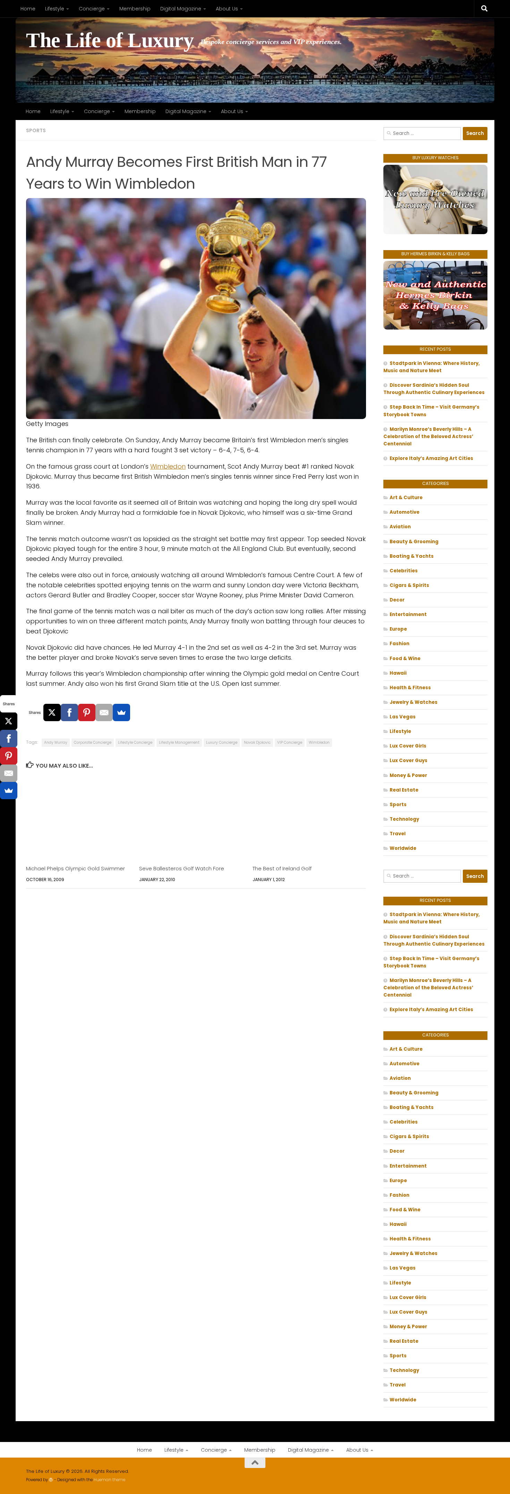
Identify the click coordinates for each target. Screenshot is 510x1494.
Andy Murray (55, 742)
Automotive (404, 512)
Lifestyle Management (179, 742)
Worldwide (403, 848)
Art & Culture (406, 497)
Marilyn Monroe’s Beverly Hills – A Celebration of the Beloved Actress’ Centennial (428, 436)
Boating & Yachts (412, 556)
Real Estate (404, 790)
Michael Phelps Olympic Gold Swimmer (75, 868)
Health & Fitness (410, 687)
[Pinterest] (86, 712)
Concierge (92, 8)
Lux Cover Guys (408, 760)
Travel (398, 833)
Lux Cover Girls (408, 746)
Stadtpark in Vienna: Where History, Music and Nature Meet (431, 367)
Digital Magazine (180, 8)
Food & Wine (405, 658)
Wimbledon (168, 466)
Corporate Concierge (92, 742)
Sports (36, 130)
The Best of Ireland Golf (282, 868)
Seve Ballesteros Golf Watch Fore (181, 868)
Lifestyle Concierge (135, 742)
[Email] (104, 712)
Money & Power (408, 775)
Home (27, 8)
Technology (404, 819)
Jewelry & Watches (413, 702)
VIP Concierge (289, 742)
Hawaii (398, 673)
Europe (398, 629)
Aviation (400, 526)
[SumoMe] (121, 712)
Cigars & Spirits (409, 585)
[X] (52, 712)
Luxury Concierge (221, 742)
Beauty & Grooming (414, 541)
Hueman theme (109, 1480)
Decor (397, 600)
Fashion (399, 643)
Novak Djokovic (257, 742)
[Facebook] (69, 712)
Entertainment (408, 614)
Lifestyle (54, 8)
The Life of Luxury (110, 40)
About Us (227, 8)
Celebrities (404, 570)
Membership (135, 8)
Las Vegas (403, 717)
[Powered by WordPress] (51, 1480)
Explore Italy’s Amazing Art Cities (431, 458)
